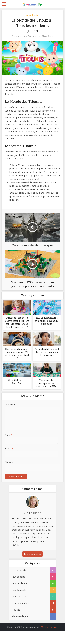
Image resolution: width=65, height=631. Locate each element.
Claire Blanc (47, 36)
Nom (8, 434)
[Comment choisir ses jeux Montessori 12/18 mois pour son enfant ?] (17, 338)
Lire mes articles (32, 553)
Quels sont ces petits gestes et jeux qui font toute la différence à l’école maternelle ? (17, 322)
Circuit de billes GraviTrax (17, 382)
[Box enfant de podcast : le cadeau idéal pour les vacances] (47, 338)
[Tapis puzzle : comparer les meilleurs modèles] (47, 369)
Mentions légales (49, 626)
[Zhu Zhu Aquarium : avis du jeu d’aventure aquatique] (47, 307)
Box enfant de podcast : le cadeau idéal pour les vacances (47, 352)
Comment (10, 404)
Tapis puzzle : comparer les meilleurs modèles (47, 383)
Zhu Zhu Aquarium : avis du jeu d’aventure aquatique (47, 320)
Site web (9, 461)
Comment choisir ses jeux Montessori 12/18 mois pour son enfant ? (17, 353)
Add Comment (30, 36)
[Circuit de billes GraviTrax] (17, 369)
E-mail (9, 448)
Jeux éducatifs (32, 15)
